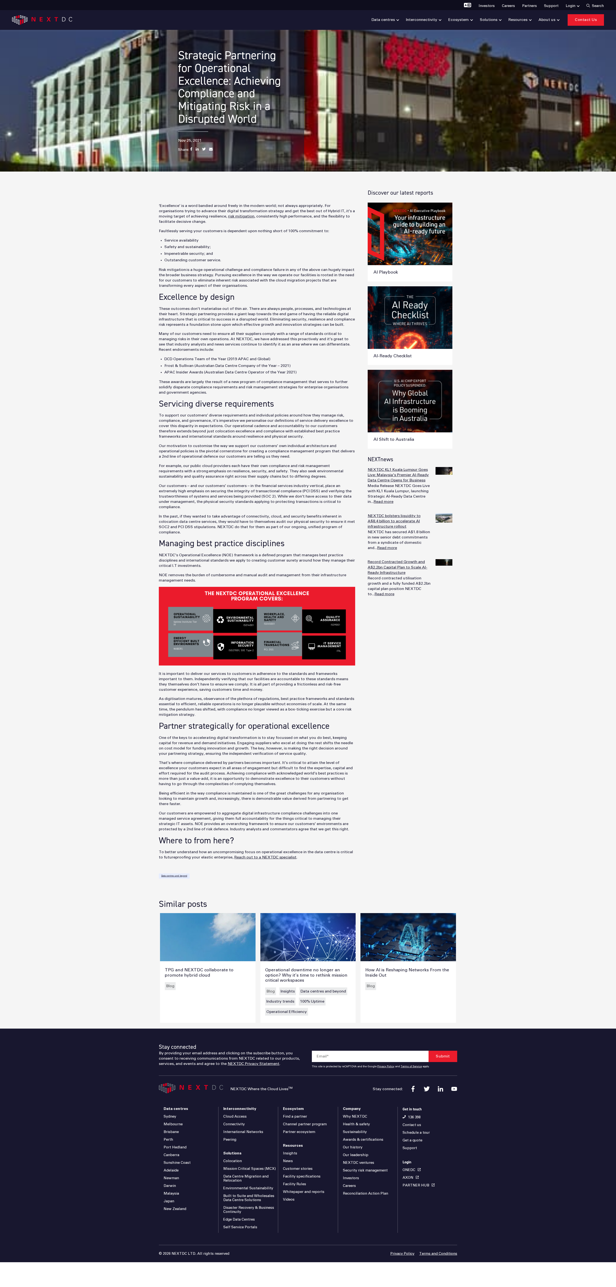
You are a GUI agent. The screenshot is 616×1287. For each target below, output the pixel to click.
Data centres (176, 1109)
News (288, 1161)
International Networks (243, 1132)
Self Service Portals (240, 1227)
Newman (171, 1178)
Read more (383, 502)
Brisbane (171, 1132)
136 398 (414, 1117)
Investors (351, 1178)
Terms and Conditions (438, 1253)
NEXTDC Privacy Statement (253, 1064)
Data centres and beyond (174, 876)
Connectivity (234, 1124)
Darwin (170, 1186)
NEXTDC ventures (358, 1163)
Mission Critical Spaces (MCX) (249, 1169)
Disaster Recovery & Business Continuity (248, 1210)
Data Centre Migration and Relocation (246, 1178)
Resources (293, 1145)
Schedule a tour (416, 1132)
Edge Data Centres (239, 1219)
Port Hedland (175, 1147)
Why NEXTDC (355, 1116)
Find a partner (295, 1116)
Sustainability (355, 1132)
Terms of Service (411, 1066)
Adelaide (171, 1170)
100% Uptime (312, 1001)
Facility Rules (294, 1184)
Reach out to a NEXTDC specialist (265, 857)
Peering (229, 1139)
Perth (168, 1139)
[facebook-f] (413, 1089)
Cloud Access (235, 1116)
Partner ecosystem (299, 1132)
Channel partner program (305, 1124)
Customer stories (298, 1169)
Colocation (232, 1161)
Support (410, 1148)
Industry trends (280, 1001)
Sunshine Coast (177, 1163)
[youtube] (454, 1089)
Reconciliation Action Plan (365, 1193)
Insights (288, 991)
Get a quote (412, 1140)
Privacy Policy (385, 1066)
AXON (408, 1177)
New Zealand (175, 1209)
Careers (349, 1186)
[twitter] (427, 1089)
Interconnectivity (239, 1109)
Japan (169, 1201)
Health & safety (356, 1124)
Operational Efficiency (286, 1012)
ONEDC (409, 1170)
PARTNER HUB (416, 1185)
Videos (289, 1199)
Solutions (232, 1153)
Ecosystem (293, 1109)
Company (352, 1109)
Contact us (412, 1125)
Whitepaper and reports (303, 1192)
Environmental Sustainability (248, 1188)
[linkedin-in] (440, 1089)
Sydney (170, 1116)
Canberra (171, 1155)
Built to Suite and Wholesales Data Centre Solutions (248, 1198)
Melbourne (173, 1124)
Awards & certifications (363, 1139)
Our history (352, 1147)
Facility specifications (302, 1176)
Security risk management (365, 1170)
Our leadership (355, 1155)
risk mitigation (241, 216)
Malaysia (171, 1193)
